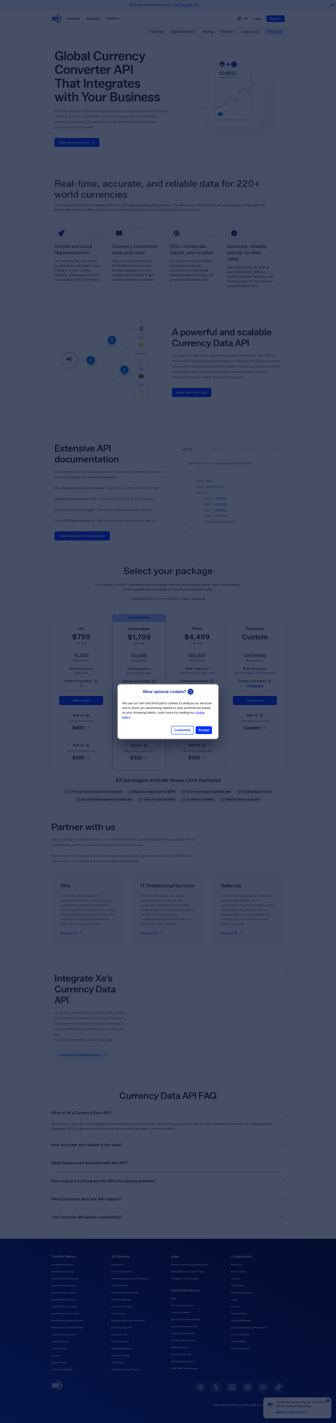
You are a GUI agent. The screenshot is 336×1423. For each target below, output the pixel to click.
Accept (203, 730)
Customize (182, 730)
